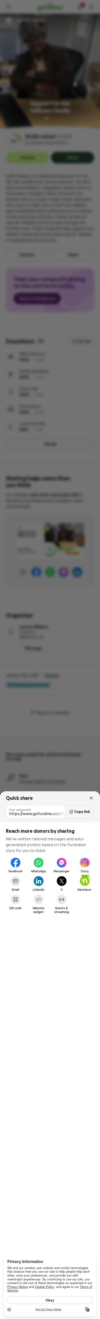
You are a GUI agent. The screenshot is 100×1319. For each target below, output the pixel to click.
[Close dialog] (91, 798)
